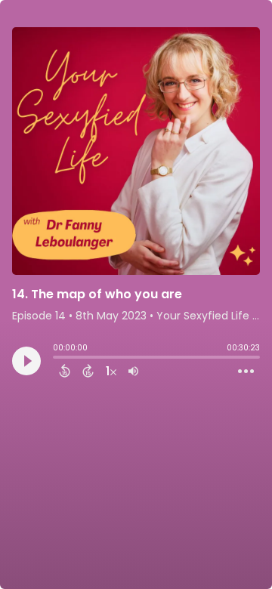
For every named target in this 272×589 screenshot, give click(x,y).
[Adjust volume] (133, 371)
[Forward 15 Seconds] (88, 371)
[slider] (57, 358)
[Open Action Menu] (246, 371)
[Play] (26, 361)
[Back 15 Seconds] (64, 371)
